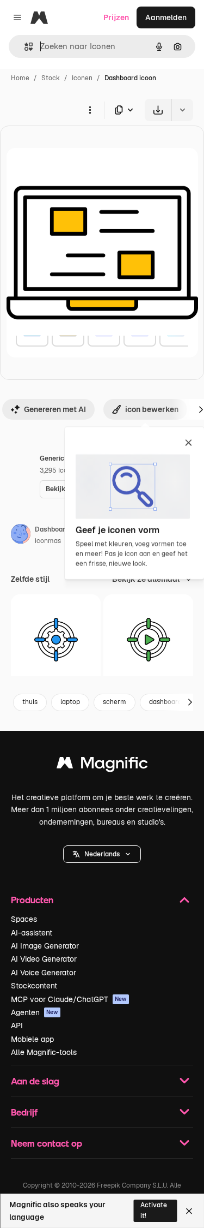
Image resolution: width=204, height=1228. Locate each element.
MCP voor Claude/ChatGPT (69, 999)
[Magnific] (102, 765)
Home (20, 78)
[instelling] (56, 639)
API (17, 1025)
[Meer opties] (90, 110)
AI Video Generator (44, 959)
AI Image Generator (45, 946)
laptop (70, 702)
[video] (148, 639)
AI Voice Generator (43, 972)
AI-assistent (31, 933)
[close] (188, 443)
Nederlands (102, 854)
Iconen (82, 78)
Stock (50, 78)
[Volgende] (190, 702)
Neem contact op (46, 1143)
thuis (30, 702)
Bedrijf (24, 1112)
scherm (114, 702)
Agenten (34, 1012)
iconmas (48, 540)
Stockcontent (34, 986)
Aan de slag (35, 1081)
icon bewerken (151, 409)
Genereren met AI (55, 409)
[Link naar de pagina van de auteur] (20, 535)
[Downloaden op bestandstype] (124, 110)
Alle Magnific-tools (44, 1052)
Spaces (24, 919)
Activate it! (153, 1210)
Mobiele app (32, 1039)
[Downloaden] (158, 110)
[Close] (189, 1211)
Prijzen (116, 17)
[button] (102, 854)
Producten (32, 899)
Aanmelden (166, 17)
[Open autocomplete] (24, 47)
